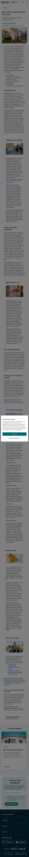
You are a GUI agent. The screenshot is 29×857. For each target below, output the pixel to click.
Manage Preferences (14, 438)
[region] (14, 428)
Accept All (14, 434)
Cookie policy (19, 429)
